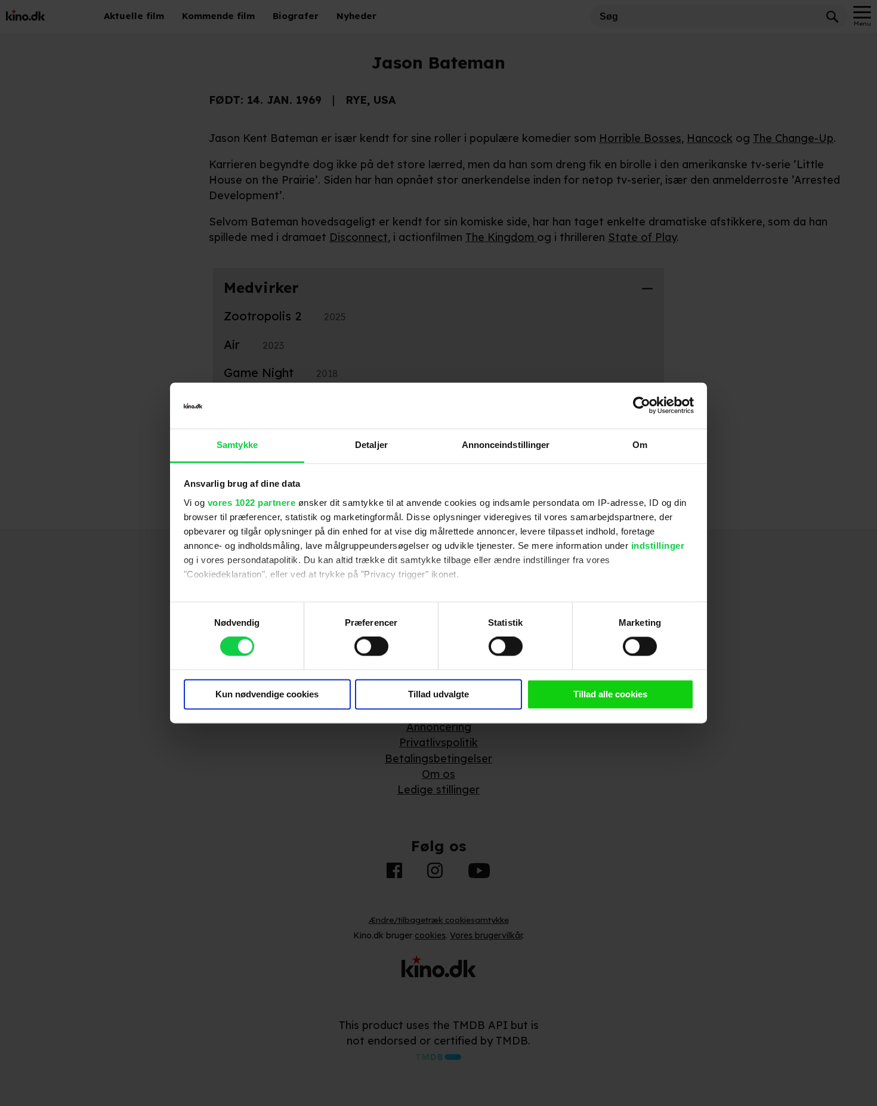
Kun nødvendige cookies (267, 694)
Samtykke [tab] (237, 445)
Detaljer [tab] (371, 445)
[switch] (371, 646)
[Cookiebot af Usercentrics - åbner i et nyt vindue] (641, 406)
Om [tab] (639, 445)
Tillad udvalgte (438, 694)
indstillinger (658, 545)
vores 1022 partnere (252, 503)
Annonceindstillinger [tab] (506, 445)
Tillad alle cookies (610, 694)
